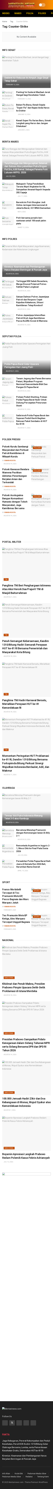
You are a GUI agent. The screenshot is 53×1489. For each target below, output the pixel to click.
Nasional (9, 978)
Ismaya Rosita (10, 460)
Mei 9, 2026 (21, 212)
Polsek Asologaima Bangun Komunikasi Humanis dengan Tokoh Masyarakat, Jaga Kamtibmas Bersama (14, 502)
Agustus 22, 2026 (23, 309)
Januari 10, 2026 (23, 114)
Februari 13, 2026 (12, 84)
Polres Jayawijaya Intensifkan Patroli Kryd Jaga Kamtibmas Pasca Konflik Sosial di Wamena (31, 318)
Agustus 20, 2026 (23, 391)
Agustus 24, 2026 (12, 274)
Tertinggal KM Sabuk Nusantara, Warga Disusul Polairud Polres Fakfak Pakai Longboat (32, 284)
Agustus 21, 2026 (12, 371)
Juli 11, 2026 (22, 196)
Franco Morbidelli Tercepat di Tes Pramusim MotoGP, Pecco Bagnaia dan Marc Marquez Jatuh (15, 896)
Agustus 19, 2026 (23, 325)
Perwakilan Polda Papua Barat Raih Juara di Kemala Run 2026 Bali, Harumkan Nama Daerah (33, 864)
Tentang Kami (43, 1477)
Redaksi (29, 1477)
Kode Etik (19, 1473)
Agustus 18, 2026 (9, 656)
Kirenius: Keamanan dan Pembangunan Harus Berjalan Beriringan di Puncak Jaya (25, 268)
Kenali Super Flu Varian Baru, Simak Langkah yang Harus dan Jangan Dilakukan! (33, 123)
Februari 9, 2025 (9, 910)
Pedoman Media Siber (37, 1473)
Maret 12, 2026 (23, 227)
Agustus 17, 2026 (23, 428)
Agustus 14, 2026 (9, 515)
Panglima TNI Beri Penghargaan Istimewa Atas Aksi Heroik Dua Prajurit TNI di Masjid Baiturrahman (26, 589)
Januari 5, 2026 (23, 130)
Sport (37, 891)
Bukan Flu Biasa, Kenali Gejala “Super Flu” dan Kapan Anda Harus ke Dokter (32, 108)
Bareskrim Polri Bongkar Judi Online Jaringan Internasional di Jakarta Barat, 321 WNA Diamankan (33, 205)
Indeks (6, 13)
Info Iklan (6, 1473)
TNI (6, 579)
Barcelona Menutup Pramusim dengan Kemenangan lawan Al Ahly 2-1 (33, 833)
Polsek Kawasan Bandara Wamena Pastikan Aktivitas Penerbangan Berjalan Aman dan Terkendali (15, 476)
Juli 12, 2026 (8, 1162)
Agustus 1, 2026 (9, 1110)
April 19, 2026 (22, 871)
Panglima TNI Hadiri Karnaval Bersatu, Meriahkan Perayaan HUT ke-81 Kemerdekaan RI (24, 704)
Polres (42, 13)
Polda (29, 13)
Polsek (37, 448)
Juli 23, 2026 (10, 176)
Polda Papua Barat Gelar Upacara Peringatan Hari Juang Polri (21, 366)
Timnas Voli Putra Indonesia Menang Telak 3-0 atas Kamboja (23, 817)
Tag (11, 22)
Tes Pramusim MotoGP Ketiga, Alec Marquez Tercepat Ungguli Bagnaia (16, 918)
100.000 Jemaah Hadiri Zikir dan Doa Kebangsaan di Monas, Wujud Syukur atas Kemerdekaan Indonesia (26, 1102)
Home (4, 22)
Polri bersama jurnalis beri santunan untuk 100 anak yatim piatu (31, 221)
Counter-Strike (22, 22)
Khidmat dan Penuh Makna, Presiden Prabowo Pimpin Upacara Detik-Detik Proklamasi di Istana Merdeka (23, 987)
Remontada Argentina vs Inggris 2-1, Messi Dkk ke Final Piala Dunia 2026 (33, 848)
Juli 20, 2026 (22, 855)
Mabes (17, 13)
